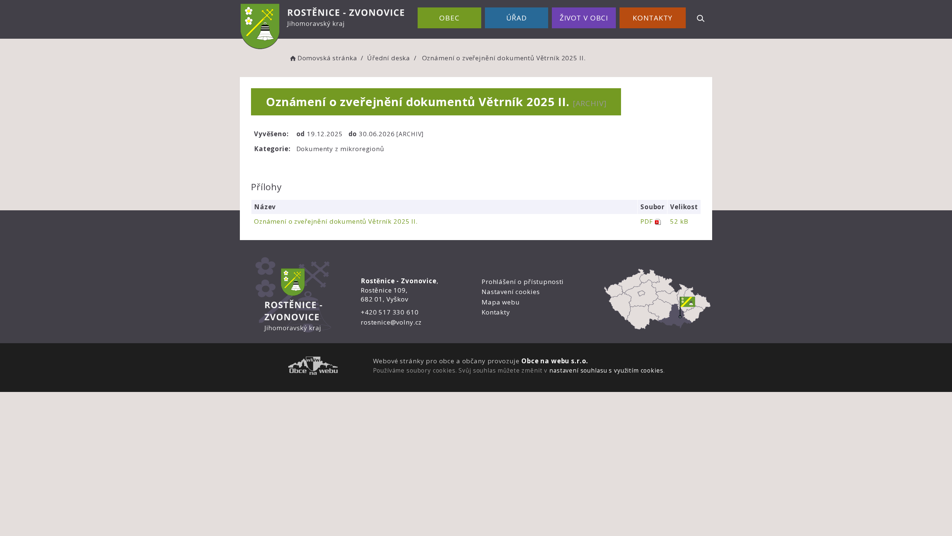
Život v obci (584, 18)
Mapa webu (501, 302)
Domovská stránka (327, 58)
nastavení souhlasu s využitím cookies (606, 370)
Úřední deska (388, 58)
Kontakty (652, 18)
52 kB (679, 221)
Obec (449, 18)
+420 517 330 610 (390, 312)
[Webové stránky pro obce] (313, 367)
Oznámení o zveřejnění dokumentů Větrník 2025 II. (336, 221)
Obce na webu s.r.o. (554, 361)
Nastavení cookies (511, 291)
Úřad (516, 18)
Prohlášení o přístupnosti (523, 281)
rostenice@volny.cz (391, 322)
